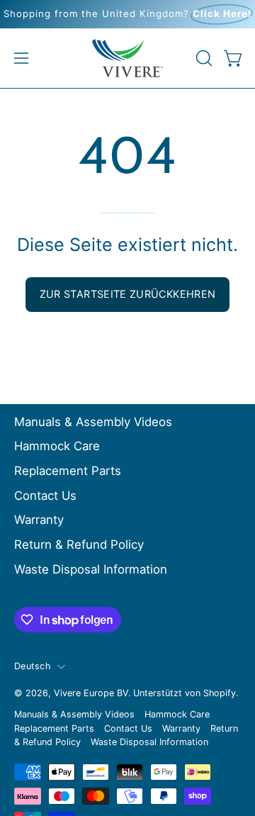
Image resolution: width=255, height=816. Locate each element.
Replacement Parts (67, 471)
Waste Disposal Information (90, 569)
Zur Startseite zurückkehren (128, 294)
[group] (127, 14)
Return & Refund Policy (79, 544)
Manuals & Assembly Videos (93, 422)
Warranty (39, 520)
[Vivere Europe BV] (127, 58)
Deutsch (32, 666)
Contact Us (45, 495)
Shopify (219, 693)
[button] (202, 58)
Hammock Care (57, 446)
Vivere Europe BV (91, 693)
